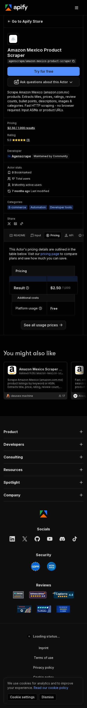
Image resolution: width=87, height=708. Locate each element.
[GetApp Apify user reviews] (18, 594)
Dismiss (48, 697)
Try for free (43, 71)
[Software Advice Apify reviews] (38, 594)
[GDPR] (35, 566)
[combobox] (43, 82)
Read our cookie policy (51, 688)
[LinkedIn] (12, 538)
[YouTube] (49, 538)
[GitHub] (37, 538)
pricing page (50, 254)
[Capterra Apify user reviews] (63, 594)
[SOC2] (51, 566)
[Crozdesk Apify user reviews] (63, 609)
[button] (43, 431)
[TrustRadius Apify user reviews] (44, 609)
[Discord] (62, 538)
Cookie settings (22, 697)
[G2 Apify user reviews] (24, 609)
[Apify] (16, 7)
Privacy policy (43, 667)
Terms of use (43, 658)
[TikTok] (74, 538)
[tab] (17, 235)
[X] (24, 538)
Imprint (43, 648)
